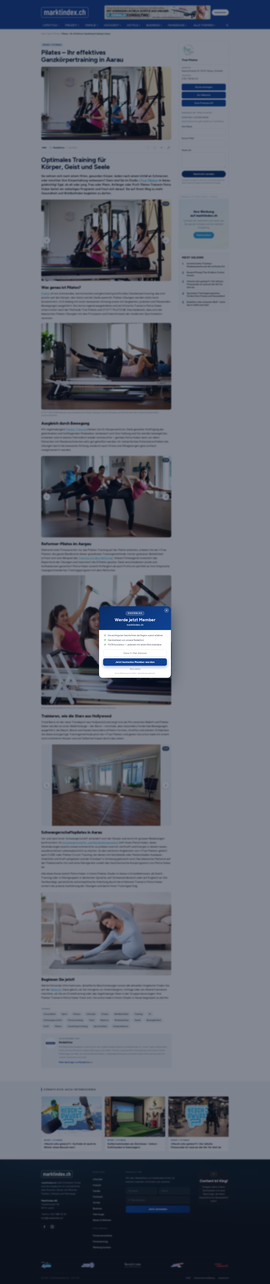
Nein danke (135, 669)
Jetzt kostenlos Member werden (135, 662)
